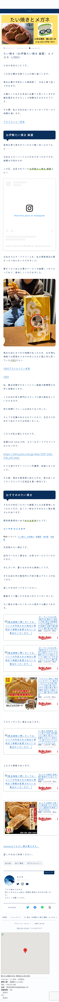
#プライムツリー (34, 863)
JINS (6, 376)
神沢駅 (46, 536)
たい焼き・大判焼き (26, 536)
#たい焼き (19, 863)
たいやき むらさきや (14, 528)
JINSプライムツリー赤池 (16, 368)
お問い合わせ (40, 923)
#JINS (8, 863)
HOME (4, 917)
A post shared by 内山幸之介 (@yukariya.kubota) (30, 246)
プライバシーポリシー (22, 923)
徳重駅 (38, 536)
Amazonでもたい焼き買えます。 (21, 846)
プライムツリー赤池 (14, 121)
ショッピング (35, 48)
